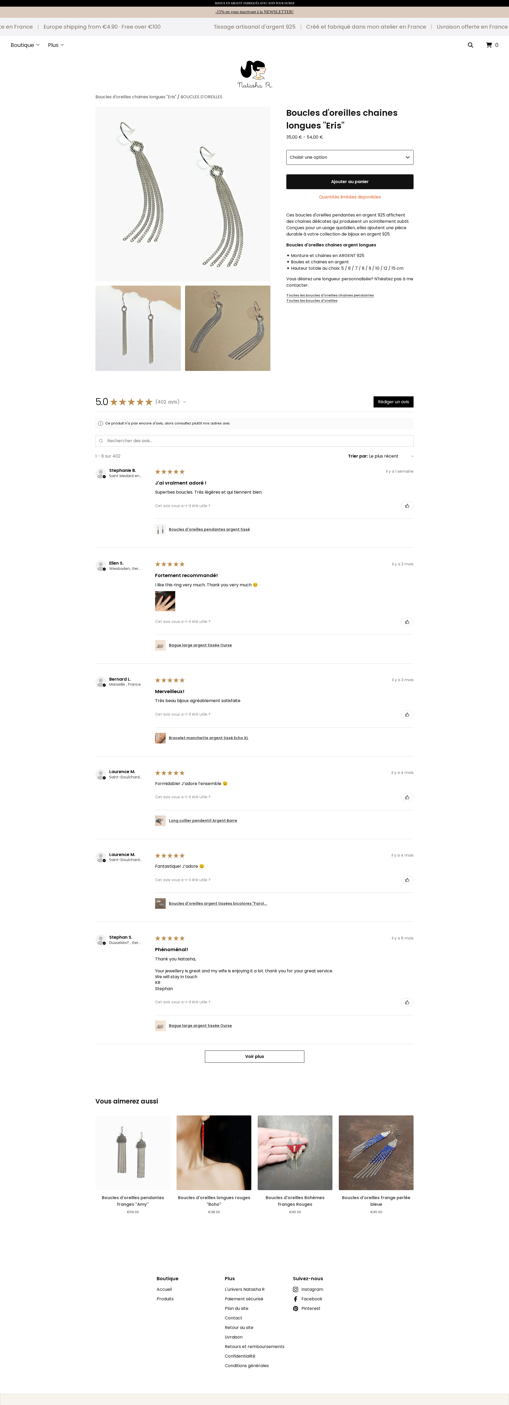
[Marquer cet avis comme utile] (407, 506)
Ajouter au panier (350, 182)
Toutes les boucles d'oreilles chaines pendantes (330, 295)
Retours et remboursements (254, 1347)
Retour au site (239, 1327)
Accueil (164, 1289)
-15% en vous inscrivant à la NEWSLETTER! (254, 12)
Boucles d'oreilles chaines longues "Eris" (135, 97)
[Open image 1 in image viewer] (182, 194)
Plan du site (236, 1308)
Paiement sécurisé (244, 1299)
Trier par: (358, 456)
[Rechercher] (470, 45)
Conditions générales (247, 1366)
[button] (184, 402)
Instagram (312, 1289)
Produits (165, 1299)
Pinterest (311, 1308)
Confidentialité (240, 1356)
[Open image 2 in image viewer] (138, 328)
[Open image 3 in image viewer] (227, 328)
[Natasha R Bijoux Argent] (254, 74)
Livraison (234, 1337)
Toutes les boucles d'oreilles (311, 300)
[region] (254, 27)
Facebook (311, 1299)
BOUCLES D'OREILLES (201, 97)
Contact (233, 1318)
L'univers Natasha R (245, 1289)
